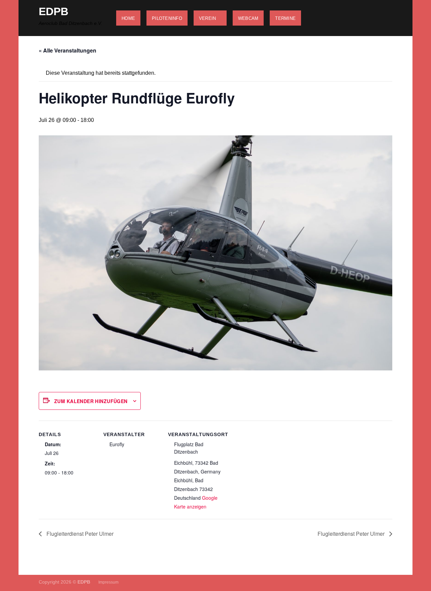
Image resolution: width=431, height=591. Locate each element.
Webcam (248, 18)
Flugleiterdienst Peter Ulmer (79, 533)
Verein (207, 18)
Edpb (53, 11)
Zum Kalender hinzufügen (91, 401)
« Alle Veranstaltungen (67, 50)
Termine (285, 18)
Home (128, 18)
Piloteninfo (167, 18)
